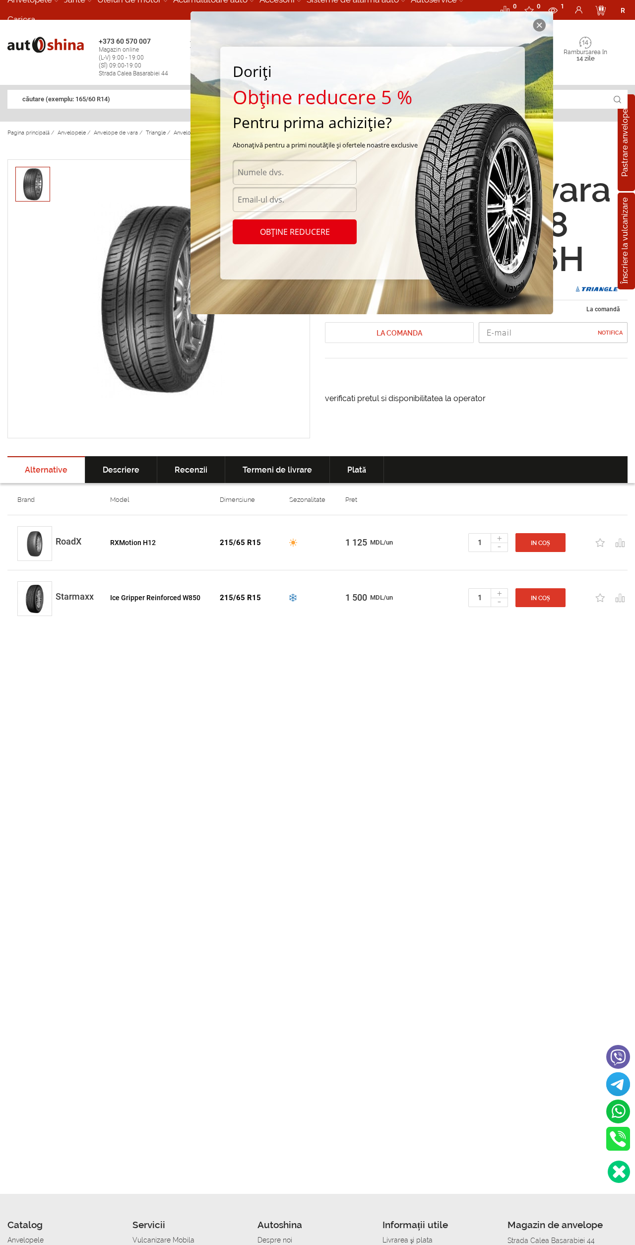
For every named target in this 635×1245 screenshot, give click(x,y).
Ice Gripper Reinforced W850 (155, 598)
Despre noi (274, 1240)
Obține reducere (295, 231)
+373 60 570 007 (133, 57)
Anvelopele (25, 1240)
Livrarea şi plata (407, 1240)
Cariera (21, 19)
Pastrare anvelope (625, 143)
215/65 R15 (240, 542)
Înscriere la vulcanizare (625, 241)
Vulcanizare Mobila (163, 1240)
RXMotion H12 (133, 543)
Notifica (610, 333)
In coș (540, 543)
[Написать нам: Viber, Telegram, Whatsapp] (619, 1172)
